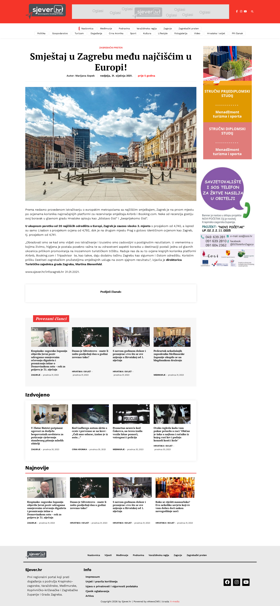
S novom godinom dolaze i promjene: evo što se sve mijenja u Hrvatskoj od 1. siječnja (129, 355)
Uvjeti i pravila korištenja (101, 581)
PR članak (237, 33)
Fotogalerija (180, 33)
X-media (174, 601)
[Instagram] (241, 11)
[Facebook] (236, 11)
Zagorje (167, 28)
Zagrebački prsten (189, 28)
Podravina (124, 28)
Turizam (79, 33)
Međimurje (106, 28)
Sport (133, 33)
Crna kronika (116, 33)
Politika (41, 33)
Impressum (93, 576)
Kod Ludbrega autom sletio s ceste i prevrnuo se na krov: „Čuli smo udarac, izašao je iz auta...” (90, 432)
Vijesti (108, 555)
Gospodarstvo (60, 33)
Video (197, 33)
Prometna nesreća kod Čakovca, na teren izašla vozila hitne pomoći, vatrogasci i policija (127, 432)
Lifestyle (163, 33)
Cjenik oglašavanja (97, 591)
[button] (252, 11)
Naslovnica (87, 28)
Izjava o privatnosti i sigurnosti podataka (112, 586)
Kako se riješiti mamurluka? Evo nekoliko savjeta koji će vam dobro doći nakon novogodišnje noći (173, 506)
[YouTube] (245, 11)
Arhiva (90, 595)
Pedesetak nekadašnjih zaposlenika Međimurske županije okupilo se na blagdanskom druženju (169, 355)
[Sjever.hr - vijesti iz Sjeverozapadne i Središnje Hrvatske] (45, 11)
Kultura (147, 33)
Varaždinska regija (147, 28)
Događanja (96, 33)
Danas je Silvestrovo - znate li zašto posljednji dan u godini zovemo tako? (90, 354)
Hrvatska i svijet (216, 33)
